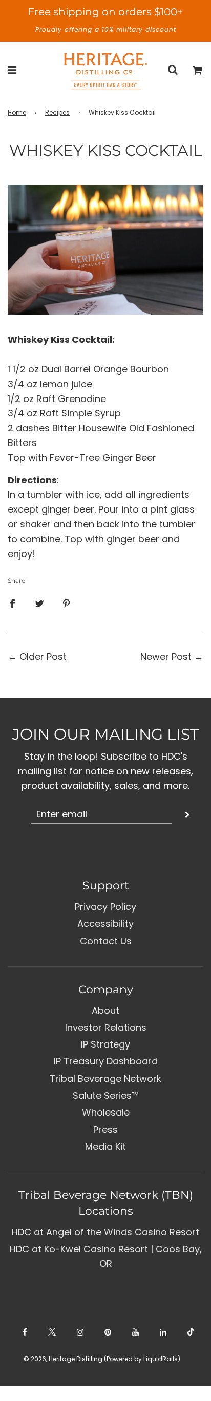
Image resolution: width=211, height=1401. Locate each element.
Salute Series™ (106, 1095)
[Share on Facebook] (12, 603)
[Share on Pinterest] (66, 603)
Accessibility (105, 923)
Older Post (43, 656)
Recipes (57, 112)
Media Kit (105, 1146)
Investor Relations (105, 1027)
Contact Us (106, 941)
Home (17, 112)
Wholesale (106, 1112)
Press (105, 1129)
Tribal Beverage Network (105, 1078)
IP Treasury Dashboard (106, 1061)
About (105, 1010)
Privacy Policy (105, 906)
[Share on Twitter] (39, 603)
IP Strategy (105, 1044)
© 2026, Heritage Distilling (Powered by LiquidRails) (102, 1358)
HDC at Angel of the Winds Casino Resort (105, 1232)
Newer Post (166, 656)
